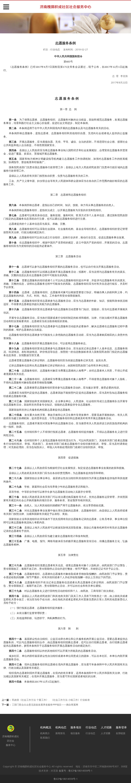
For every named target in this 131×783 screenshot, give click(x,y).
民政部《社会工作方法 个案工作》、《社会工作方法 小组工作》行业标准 (51, 699)
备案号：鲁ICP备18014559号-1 (75, 770)
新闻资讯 (60, 733)
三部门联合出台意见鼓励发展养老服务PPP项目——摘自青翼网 (45, 704)
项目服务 (75, 733)
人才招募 (105, 733)
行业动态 (90, 733)
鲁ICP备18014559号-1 (66, 778)
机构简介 (45, 733)
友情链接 (120, 733)
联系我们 (45, 737)
